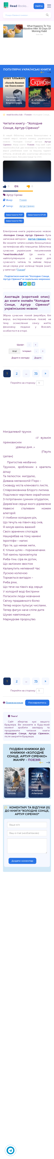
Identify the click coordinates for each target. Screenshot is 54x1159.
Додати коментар (22, 860)
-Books (19, 6)
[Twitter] (25, 284)
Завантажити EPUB (37, 215)
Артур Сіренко (14, 194)
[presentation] (42, 71)
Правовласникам (14, 702)
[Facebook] (20, 284)
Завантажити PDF (14, 215)
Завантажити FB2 (14, 221)
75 (36, 373)
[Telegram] (33, 284)
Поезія (30, 144)
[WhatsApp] (29, 284)
